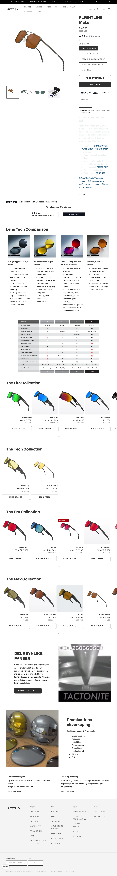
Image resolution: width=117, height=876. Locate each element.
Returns (34, 821)
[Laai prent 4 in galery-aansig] (40, 92)
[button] (28, 7)
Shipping (34, 817)
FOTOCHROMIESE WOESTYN (94, 59)
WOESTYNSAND (89, 48)
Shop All (56, 812)
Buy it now (95, 85)
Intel (75, 831)
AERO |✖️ (14, 871)
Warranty (35, 826)
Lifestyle (56, 834)
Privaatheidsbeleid (56, 871)
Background (80, 812)
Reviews (77, 836)
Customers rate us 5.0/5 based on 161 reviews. (38, 202)
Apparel (55, 843)
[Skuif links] (54, 436)
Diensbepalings (69, 871)
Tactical (56, 821)
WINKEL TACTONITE (28, 691)
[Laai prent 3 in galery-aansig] (26, 92)
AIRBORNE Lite (26, 417)
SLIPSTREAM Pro (105, 547)
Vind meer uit (13, 792)
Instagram (100, 812)
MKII (53, 817)
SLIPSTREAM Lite (105, 417)
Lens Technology (79, 817)
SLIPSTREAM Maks (50, 614)
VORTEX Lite (54, 417)
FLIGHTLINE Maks (104, 614)
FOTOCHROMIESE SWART (93, 65)
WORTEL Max (24, 614)
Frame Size (36, 831)
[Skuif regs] (63, 436)
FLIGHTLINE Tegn (52, 485)
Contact (34, 812)
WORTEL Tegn (25, 485)
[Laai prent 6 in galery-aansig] (54, 92)
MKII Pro (53, 547)
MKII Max (80, 614)
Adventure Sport (57, 827)
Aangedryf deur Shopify (26, 871)
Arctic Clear (86, 70)
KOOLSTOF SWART (90, 54)
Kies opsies (18, 429)
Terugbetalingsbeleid (43, 871)
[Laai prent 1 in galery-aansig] (13, 92)
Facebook (99, 817)
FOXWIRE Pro (79, 547)
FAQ (32, 836)
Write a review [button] (74, 214)
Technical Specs (78, 825)
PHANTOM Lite (79, 417)
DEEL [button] (83, 194)
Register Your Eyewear (38, 841)
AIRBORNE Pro (23, 547)
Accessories (58, 838)
